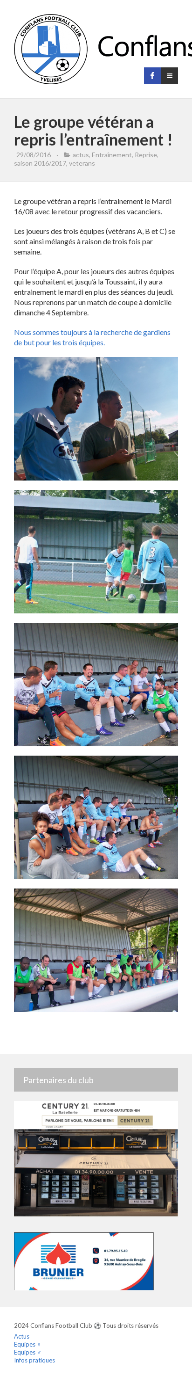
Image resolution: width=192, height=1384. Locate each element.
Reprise (146, 155)
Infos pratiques (34, 1360)
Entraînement (112, 155)
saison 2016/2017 (40, 163)
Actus (21, 1336)
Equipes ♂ (27, 1352)
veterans (82, 163)
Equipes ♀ (27, 1344)
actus (81, 155)
